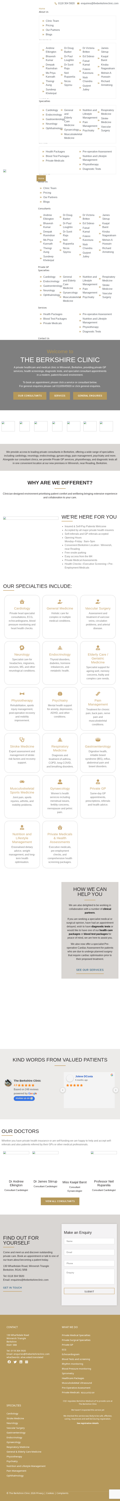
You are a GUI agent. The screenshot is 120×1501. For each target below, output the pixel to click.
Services (42, 307)
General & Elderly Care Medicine (24, 1451)
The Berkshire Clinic (27, 1080)
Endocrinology (60, 654)
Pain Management (16, 1470)
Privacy (40, 1493)
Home (41, 178)
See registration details (88, 1423)
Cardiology (22, 608)
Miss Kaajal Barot (74, 1182)
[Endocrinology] (60, 647)
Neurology (22, 654)
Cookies (50, 1493)
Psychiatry (60, 700)
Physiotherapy (22, 700)
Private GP (43, 266)
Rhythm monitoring (72, 1363)
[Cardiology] (22, 601)
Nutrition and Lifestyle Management (22, 838)
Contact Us (43, 338)
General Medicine (60, 608)
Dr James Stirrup (45, 1181)
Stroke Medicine (22, 746)
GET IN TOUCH (12, 1287)
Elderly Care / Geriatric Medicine (98, 658)
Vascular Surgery (98, 608)
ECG (64, 1349)
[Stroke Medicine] (22, 739)
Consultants (44, 208)
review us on (23, 1098)
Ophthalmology (15, 1475)
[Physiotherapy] (22, 693)
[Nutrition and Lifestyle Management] (22, 827)
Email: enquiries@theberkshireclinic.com (25, 1280)
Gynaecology (60, 788)
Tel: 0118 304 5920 (13, 1276)
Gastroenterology (98, 746)
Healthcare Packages (73, 1378)
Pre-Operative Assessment (76, 1387)
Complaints (62, 1493)
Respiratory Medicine (18, 1446)
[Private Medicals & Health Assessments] (60, 827)
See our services (90, 970)
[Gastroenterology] (98, 739)
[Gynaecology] (60, 781)
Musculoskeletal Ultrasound (77, 1382)
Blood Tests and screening (76, 1359)
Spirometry (68, 1373)
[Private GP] (98, 781)
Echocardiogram (71, 1354)
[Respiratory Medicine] (60, 739)
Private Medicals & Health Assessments (60, 838)
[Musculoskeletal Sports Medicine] (22, 781)
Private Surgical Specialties (76, 1340)
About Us (43, 181)
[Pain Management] (98, 693)
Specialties (43, 270)
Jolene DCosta (84, 1076)
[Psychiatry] (60, 693)
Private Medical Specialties (76, 1335)
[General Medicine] (60, 601)
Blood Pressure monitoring (76, 1368)
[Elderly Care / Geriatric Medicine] (98, 647)
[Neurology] (22, 647)
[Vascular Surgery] (98, 601)
